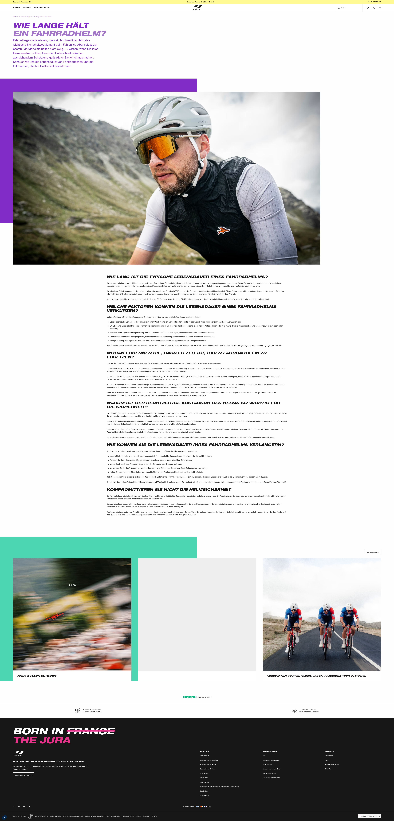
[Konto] (374, 8)
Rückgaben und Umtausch (271, 760)
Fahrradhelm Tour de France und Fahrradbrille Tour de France (316, 676)
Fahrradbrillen (204, 782)
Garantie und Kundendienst (271, 769)
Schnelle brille (204, 795)
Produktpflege (267, 764)
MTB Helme (204, 773)
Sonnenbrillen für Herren (208, 764)
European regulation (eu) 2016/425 (131, 816)
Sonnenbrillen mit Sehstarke (209, 760)
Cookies (154, 816)
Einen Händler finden (332, 764)
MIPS (157, 482)
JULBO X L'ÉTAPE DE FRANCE (36, 676)
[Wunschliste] (368, 8)
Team (326, 760)
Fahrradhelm (170, 283)
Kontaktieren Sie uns (269, 773)
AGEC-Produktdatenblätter (271, 778)
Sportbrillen (204, 791)
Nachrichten (329, 756)
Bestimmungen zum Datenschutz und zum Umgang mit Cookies (102, 816)
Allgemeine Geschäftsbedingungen (73, 816)
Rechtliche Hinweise (55, 816)
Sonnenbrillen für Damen (208, 769)
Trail (180, 515)
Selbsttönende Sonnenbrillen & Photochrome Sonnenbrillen (219, 786)
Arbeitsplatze (146, 816)
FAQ (264, 756)
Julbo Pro (328, 769)
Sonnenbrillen (204, 756)
